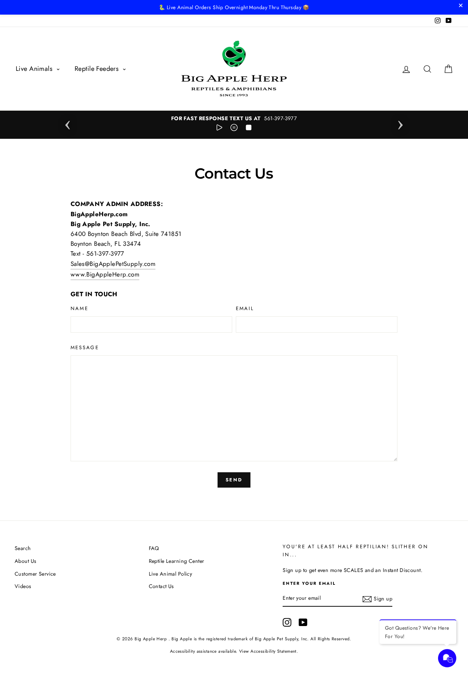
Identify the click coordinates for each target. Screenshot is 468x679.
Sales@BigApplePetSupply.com (113, 263)
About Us (25, 561)
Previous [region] (67, 122)
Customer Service (35, 573)
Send (234, 479)
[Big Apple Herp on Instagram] (287, 622)
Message (85, 347)
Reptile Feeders (98, 68)
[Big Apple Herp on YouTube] (303, 622)
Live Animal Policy (170, 573)
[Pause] (234, 129)
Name (79, 308)
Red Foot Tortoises (63, 659)
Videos (23, 586)
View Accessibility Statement (268, 651)
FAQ (154, 548)
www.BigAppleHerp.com (105, 274)
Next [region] (400, 122)
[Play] (219, 129)
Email (245, 308)
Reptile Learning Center (176, 561)
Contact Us (161, 586)
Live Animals (35, 68)
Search (23, 548)
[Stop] (248, 129)
